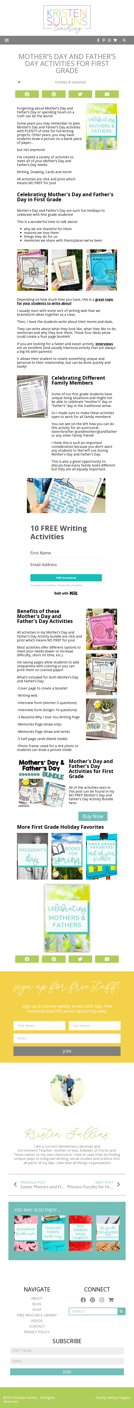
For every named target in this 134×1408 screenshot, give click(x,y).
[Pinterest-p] (104, 40)
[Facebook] (83, 1300)
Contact (37, 1326)
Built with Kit (66, 593)
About (37, 1298)
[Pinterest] (92, 1300)
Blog (36, 1304)
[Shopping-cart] (115, 40)
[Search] (121, 1311)
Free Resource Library (37, 1315)
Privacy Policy (37, 1332)
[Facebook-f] (98, 40)
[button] (6, 40)
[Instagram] (109, 40)
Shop (37, 1309)
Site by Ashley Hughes (113, 1397)
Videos (37, 1320)
